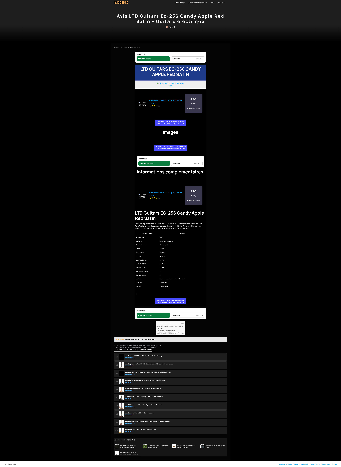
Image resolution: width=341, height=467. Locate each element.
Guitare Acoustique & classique (198, 2)
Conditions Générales (285, 464)
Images (160, 328)
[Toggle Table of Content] (182, 323)
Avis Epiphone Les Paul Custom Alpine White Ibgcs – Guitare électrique (136, 347)
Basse (212, 2)
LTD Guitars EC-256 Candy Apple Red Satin (170, 333)
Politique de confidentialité (300, 464)
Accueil (116, 47)
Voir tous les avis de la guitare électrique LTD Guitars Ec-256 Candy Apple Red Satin (170, 123)
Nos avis (220, 2)
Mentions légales (315, 464)
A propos (334, 464)
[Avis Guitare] (121, 2)
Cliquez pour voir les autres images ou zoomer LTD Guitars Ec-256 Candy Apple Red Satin (170, 147)
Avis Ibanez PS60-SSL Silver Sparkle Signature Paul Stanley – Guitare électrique (138, 345)
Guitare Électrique (180, 2)
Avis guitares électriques (131, 47)
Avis (121, 47)
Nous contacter (326, 464)
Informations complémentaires (166, 330)
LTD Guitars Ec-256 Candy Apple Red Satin (170, 71)
